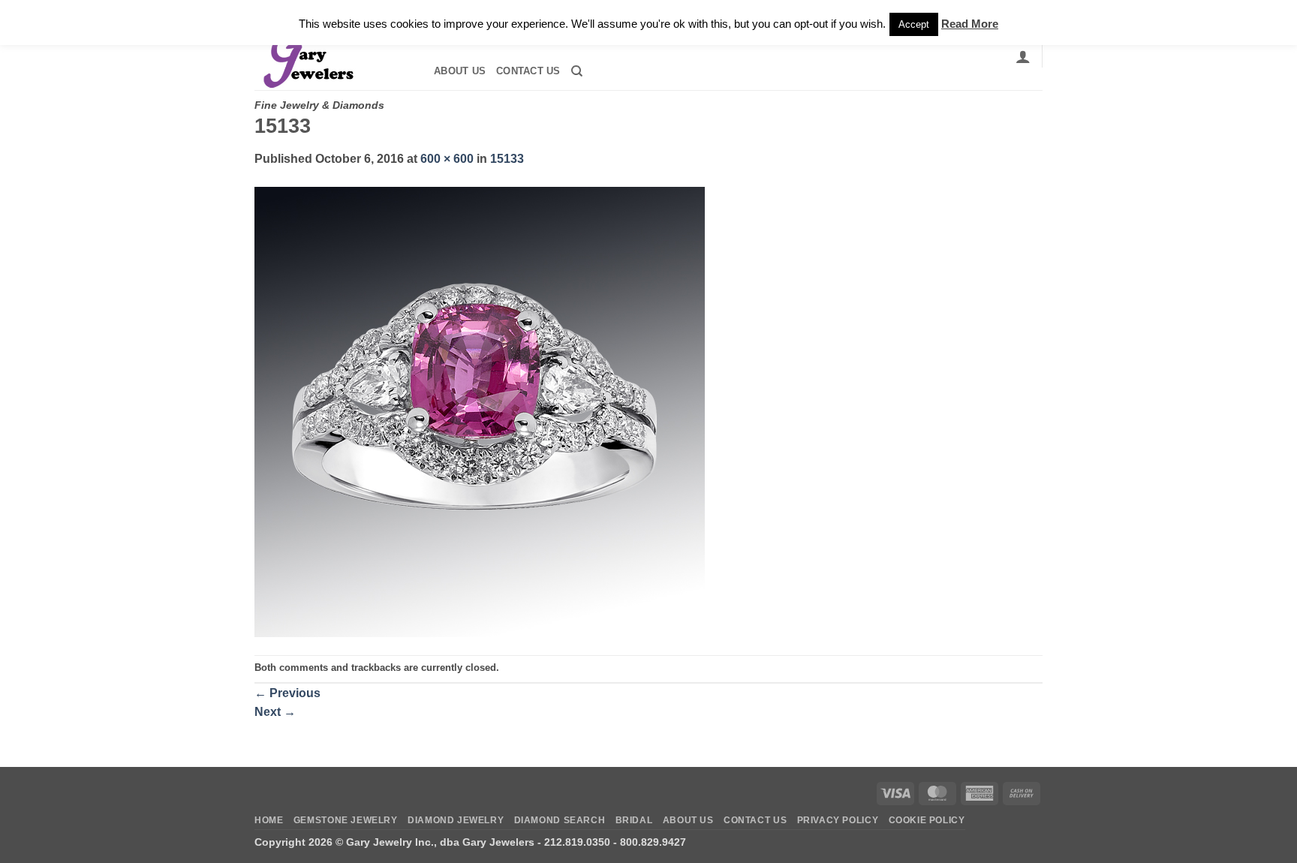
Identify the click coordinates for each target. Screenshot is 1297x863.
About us (460, 71)
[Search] (576, 71)
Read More (969, 23)
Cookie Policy (927, 820)
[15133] (479, 410)
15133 (507, 158)
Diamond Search (560, 820)
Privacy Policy (838, 820)
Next (275, 711)
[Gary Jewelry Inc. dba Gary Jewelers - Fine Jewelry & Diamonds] (330, 56)
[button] (1023, 56)
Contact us (528, 71)
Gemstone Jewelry (345, 820)
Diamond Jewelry (456, 820)
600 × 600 (447, 158)
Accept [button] (913, 24)
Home (268, 820)
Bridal (634, 820)
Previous (287, 693)
